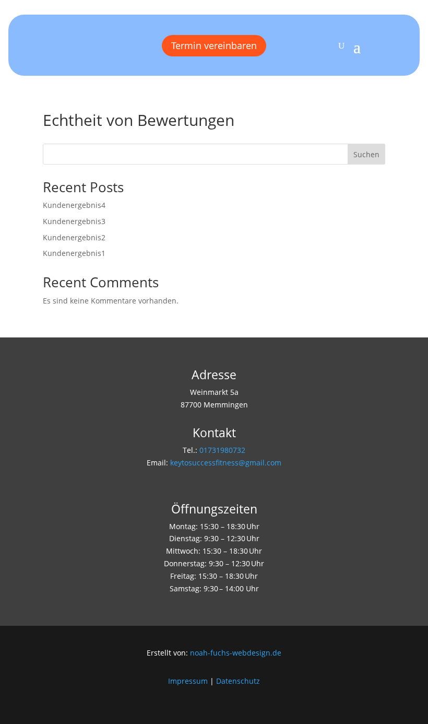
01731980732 (222, 450)
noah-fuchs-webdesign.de (235, 653)
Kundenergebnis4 (74, 205)
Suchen (366, 154)
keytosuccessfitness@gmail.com (225, 463)
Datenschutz (238, 681)
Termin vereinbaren (214, 45)
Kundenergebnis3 (74, 221)
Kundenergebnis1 (74, 253)
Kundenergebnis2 (74, 237)
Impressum (188, 681)
